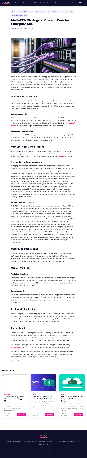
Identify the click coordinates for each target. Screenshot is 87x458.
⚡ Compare (62, 441)
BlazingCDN (15, 347)
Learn (13, 11)
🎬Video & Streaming (40, 2)
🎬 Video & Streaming (29, 441)
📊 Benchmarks (17, 441)
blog (54, 357)
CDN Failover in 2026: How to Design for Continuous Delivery (72, 399)
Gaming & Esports (53, 11)
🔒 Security (71, 441)
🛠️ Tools (78, 441)
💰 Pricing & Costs (64, 2)
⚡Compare (74, 2)
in (17, 361)
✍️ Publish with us (44, 444)
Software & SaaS (40, 11)
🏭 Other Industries (52, 2)
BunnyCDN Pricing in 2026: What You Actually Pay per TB (14, 399)
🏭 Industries (41, 441)
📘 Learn (8, 441)
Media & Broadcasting (67, 11)
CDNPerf (61, 156)
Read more (21, 414)
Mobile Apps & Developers (19, 15)
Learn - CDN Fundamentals (26, 11)
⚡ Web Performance (26, 2)
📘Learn (17, 2)
